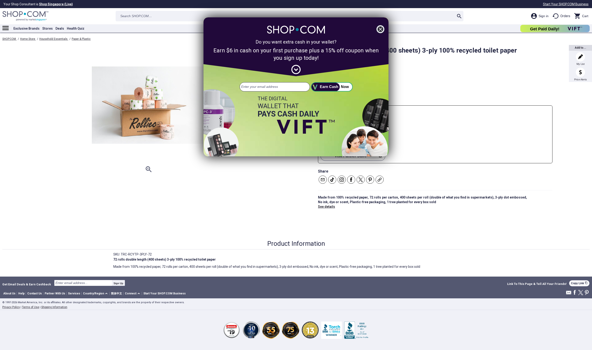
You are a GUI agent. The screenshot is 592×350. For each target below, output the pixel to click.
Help (21, 293)
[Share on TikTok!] (332, 179)
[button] (96, 293)
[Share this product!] (379, 179)
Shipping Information (54, 307)
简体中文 (116, 293)
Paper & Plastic (81, 39)
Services (74, 293)
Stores (47, 28)
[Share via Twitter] (360, 179)
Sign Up (118, 283)
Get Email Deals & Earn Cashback (26, 284)
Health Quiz (75, 28)
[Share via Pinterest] (370, 179)
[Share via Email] (322, 179)
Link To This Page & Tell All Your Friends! (537, 284)
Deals (60, 28)
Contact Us (34, 293)
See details (326, 206)
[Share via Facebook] (351, 179)
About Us (9, 293)
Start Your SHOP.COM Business (566, 4)
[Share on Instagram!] (341, 179)
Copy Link (579, 283)
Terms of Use (30, 307)
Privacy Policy (11, 307)
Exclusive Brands (26, 28)
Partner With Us (55, 293)
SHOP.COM (9, 39)
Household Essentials (53, 39)
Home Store (28, 39)
